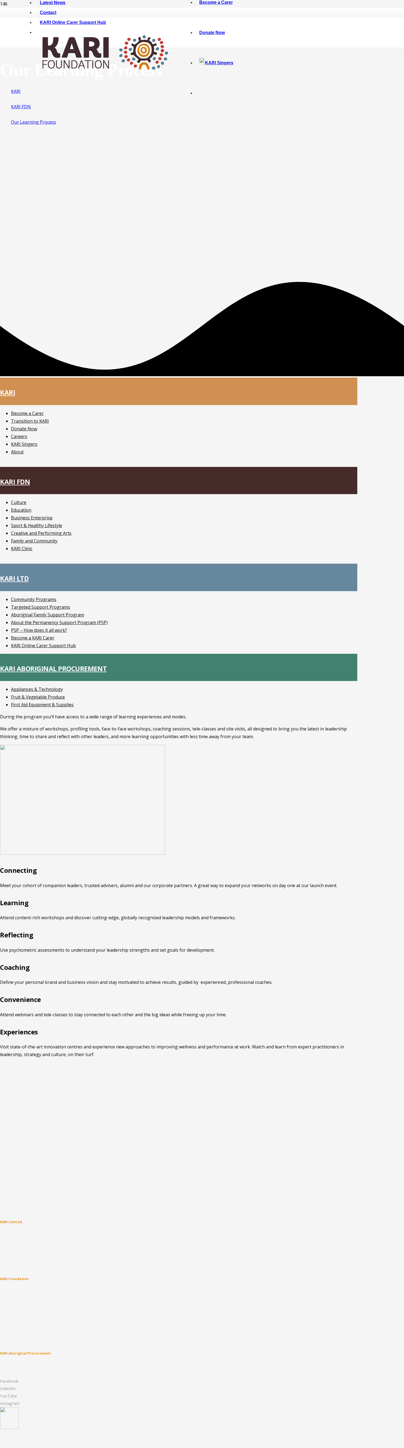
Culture (18, 502)
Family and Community (34, 541)
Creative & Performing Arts (21, 1320)
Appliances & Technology (37, 689)
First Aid (6, 1371)
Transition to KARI (30, 421)
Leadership (9, 1338)
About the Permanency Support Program (31, 1257)
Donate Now (24, 429)
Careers (19, 436)
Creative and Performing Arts (41, 533)
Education (21, 510)
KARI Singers (24, 444)
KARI (7, 392)
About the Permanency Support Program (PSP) (59, 622)
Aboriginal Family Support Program (47, 615)
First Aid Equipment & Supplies (42, 705)
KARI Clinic (21, 549)
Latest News (9, 1290)
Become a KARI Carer (32, 638)
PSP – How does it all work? (39, 630)
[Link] (103, 82)
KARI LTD (14, 578)
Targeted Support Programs (40, 607)
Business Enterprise (31, 518)
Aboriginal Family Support (20, 1251)
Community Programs (33, 599)
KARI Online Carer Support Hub (43, 646)
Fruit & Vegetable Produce (38, 697)
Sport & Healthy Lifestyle (36, 525)
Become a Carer (27, 413)
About (17, 452)
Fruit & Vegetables (14, 1365)
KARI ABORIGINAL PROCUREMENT (53, 668)
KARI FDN (15, 481)
